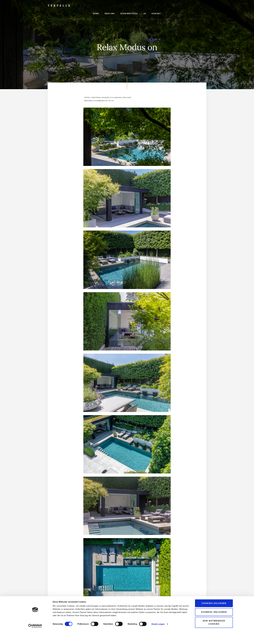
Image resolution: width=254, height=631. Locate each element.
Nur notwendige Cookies (214, 622)
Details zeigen (158, 624)
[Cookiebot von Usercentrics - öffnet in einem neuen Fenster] (35, 626)
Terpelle (59, 5)
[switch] (94, 624)
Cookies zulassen (214, 603)
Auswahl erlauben (214, 612)
